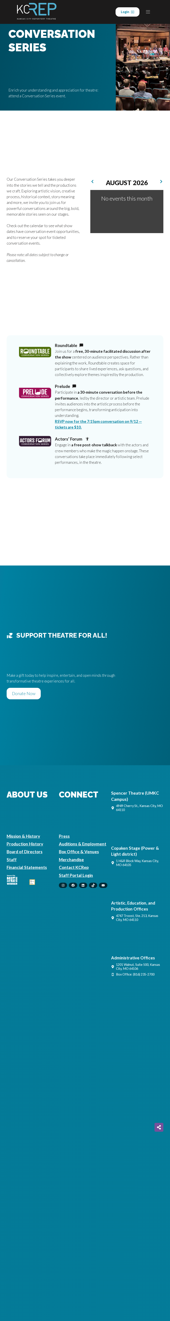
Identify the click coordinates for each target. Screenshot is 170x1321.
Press (64, 836)
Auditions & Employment (82, 843)
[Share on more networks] (159, 1127)
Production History (25, 843)
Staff (12, 859)
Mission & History (23, 836)
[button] (161, 181)
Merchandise (71, 859)
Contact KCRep (74, 867)
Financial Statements (27, 867)
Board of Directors (24, 851)
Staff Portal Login (76, 875)
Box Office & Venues (79, 851)
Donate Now (23, 693)
